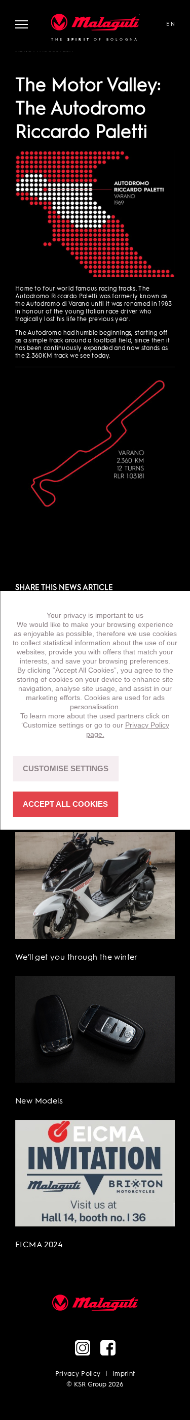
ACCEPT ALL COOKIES (65, 804)
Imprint (123, 1374)
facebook (108, 1347)
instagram (82, 1347)
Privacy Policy (78, 1374)
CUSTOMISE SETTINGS (65, 768)
